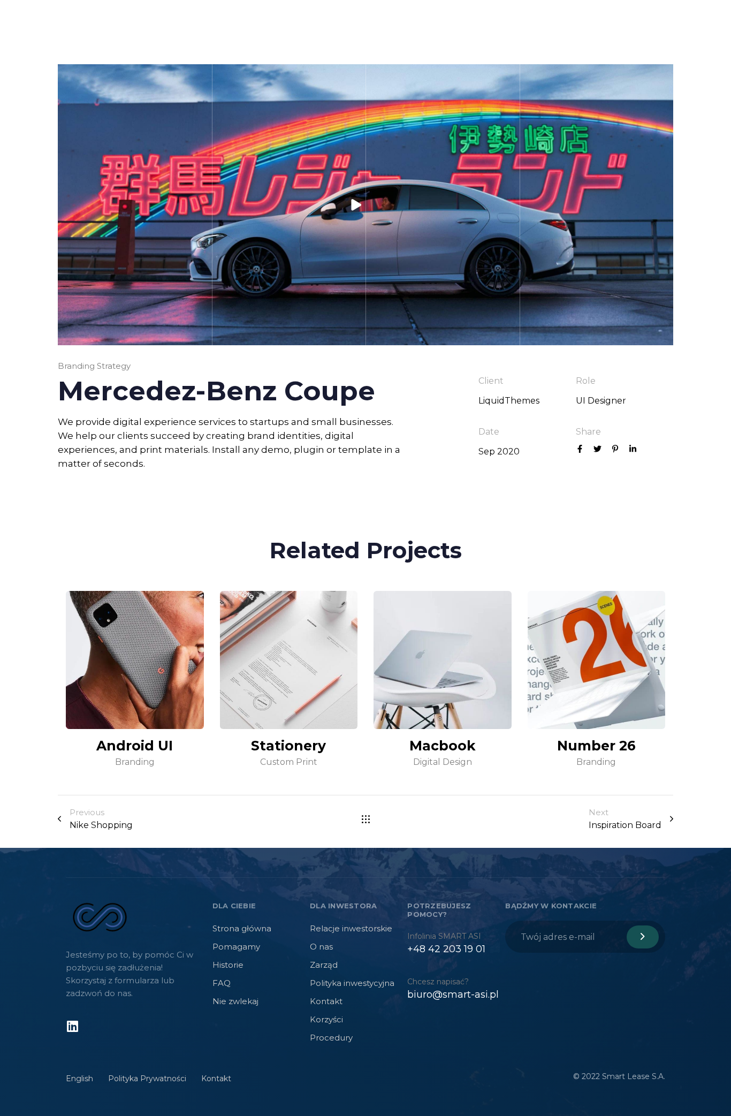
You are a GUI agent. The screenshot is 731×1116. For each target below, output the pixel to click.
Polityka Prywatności (147, 1078)
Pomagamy (236, 947)
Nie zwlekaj (235, 1001)
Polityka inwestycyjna (352, 983)
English (79, 1078)
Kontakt (326, 1001)
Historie (227, 965)
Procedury (331, 1038)
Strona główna (241, 928)
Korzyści (326, 1019)
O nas (321, 947)
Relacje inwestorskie (351, 928)
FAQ (221, 983)
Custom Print (288, 761)
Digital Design (442, 761)
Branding (135, 761)
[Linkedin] (72, 1026)
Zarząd (324, 965)
